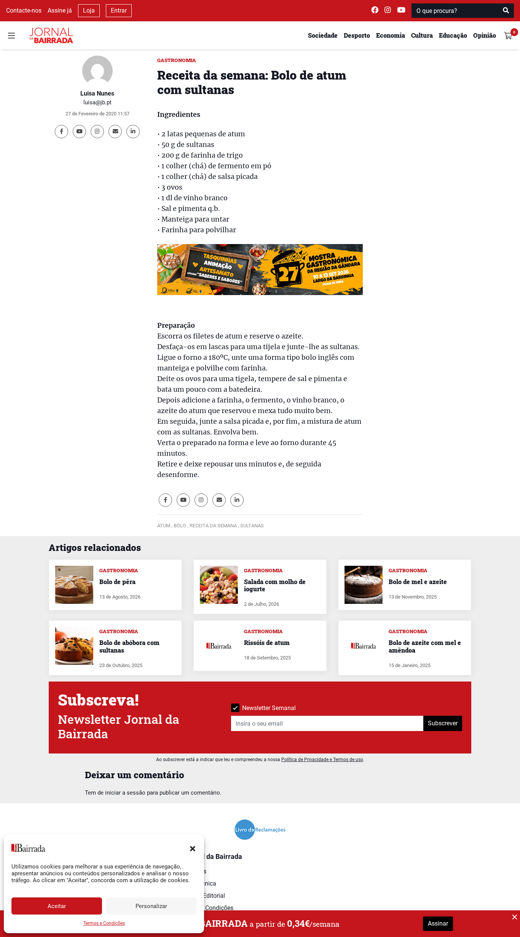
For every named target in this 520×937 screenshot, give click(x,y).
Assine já (60, 10)
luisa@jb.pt (97, 102)
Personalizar (151, 906)
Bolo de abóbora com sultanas (129, 646)
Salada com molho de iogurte (275, 585)
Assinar (438, 923)
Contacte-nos (23, 10)
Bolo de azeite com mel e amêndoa (425, 646)
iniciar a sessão (125, 792)
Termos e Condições (104, 923)
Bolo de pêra (117, 582)
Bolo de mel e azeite (418, 582)
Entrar (119, 10)
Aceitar (57, 906)
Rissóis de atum (267, 642)
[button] (192, 848)
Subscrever (443, 723)
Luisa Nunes (97, 93)
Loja (89, 10)
